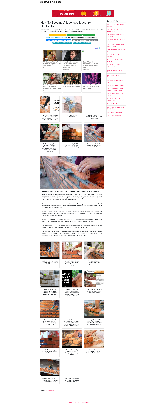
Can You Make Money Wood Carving (115, 94)
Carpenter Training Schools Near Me (116, 50)
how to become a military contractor (56, 37)
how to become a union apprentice (62, 43)
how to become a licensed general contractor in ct (81, 35)
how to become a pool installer (57, 35)
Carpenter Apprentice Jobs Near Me (116, 81)
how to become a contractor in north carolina (59, 40)
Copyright (95, 402)
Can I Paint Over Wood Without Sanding (115, 25)
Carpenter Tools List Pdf (113, 104)
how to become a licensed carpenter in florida (85, 40)
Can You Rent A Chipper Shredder (114, 76)
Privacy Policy (85, 402)
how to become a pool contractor (82, 43)
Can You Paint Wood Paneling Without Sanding (115, 99)
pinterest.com (50, 390)
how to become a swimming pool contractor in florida (82, 37)
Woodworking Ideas (50, 2)
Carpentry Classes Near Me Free (114, 71)
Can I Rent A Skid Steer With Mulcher (115, 61)
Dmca (70, 402)
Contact (77, 402)
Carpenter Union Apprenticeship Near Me (116, 40)
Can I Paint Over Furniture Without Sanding (114, 30)
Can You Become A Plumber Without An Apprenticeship (115, 89)
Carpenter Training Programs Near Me (115, 55)
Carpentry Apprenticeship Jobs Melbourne (115, 35)
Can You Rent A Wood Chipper (115, 85)
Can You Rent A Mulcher (114, 115)
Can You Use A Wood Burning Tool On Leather (115, 45)
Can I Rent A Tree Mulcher (114, 112)
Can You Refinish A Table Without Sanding (114, 66)
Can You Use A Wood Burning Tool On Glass (115, 108)
